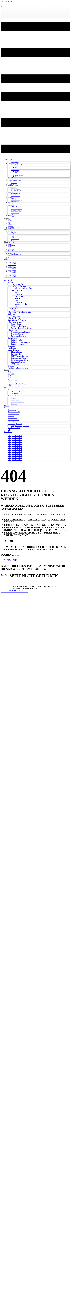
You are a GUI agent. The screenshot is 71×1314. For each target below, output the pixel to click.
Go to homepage (14, 590)
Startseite (9, 560)
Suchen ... (7, 554)
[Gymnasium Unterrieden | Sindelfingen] (35, 6)
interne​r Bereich (7, 1)
